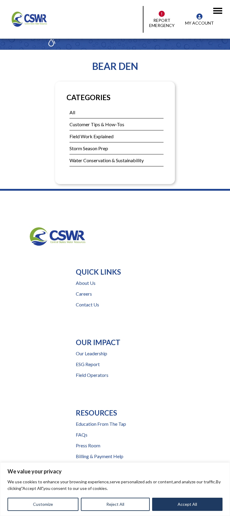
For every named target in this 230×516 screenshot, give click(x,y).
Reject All (115, 504)
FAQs (81, 434)
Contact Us (87, 304)
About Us (86, 283)
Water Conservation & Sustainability (106, 160)
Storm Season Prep (88, 148)
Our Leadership (91, 353)
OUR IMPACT (98, 342)
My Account (199, 22)
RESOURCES (96, 412)
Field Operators (92, 375)
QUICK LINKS (98, 271)
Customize (43, 504)
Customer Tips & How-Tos (96, 124)
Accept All (187, 504)
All (72, 112)
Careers (84, 294)
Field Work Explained (91, 136)
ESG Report (88, 364)
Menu (219, 6)
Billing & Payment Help (99, 456)
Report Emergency (162, 23)
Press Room (88, 445)
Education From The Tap (101, 424)
